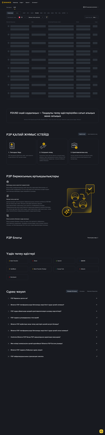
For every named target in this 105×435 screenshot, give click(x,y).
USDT (24, 13)
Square (27, 2)
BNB (41, 13)
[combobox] (22, 17)
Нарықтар (15, 2)
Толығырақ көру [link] (92, 237)
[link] (17, 261)
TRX (56, 13)
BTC (28, 13)
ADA (48, 13)
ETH (45, 13)
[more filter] (46, 17)
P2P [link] (15, 7)
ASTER (63, 13)
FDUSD (37, 13)
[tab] (9, 7)
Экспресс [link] (9, 7)
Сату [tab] (17, 13)
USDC (32, 13)
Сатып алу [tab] (10, 13)
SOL (60, 13)
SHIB (52, 13)
